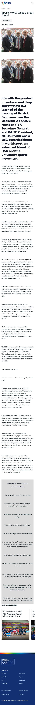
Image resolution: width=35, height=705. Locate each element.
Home (3, 8)
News (8, 8)
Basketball (6, 20)
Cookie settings (6, 690)
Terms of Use (5, 694)
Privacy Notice (23, 690)
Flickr (3, 680)
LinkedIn (3, 677)
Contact (21, 694)
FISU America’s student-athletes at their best (13, 615)
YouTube (4, 683)
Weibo (21, 683)
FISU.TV (3, 673)
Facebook (22, 673)
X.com (21, 677)
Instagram (22, 680)
